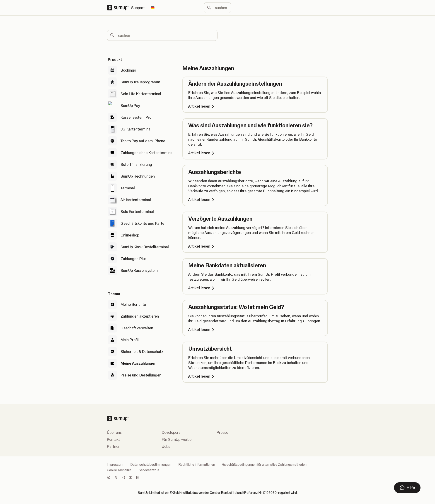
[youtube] (130, 477)
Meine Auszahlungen (138, 363)
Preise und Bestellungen (141, 375)
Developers (171, 432)
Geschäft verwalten (137, 328)
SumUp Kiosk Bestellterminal (145, 247)
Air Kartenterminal (136, 200)
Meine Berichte (133, 304)
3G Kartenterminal (136, 129)
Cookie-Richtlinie (119, 470)
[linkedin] (138, 477)
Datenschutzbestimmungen (150, 465)
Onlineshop (130, 235)
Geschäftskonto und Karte (142, 223)
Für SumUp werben (177, 439)
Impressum (115, 465)
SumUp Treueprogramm (140, 82)
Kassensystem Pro (136, 117)
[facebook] (109, 477)
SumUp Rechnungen (138, 176)
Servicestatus (149, 470)
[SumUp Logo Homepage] (119, 7)
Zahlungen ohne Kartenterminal (147, 152)
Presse (222, 432)
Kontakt (113, 439)
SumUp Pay (130, 105)
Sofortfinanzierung (136, 164)
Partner (113, 446)
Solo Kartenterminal (137, 211)
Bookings (128, 70)
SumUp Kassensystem (139, 270)
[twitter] (116, 477)
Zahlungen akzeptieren (140, 316)
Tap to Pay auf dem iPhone (143, 141)
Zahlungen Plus (134, 258)
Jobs (166, 446)
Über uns (114, 432)
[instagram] (123, 477)
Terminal (128, 188)
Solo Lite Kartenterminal (141, 94)
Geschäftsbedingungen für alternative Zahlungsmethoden (264, 465)
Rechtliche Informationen (197, 465)
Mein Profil (130, 340)
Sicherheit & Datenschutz (142, 351)
